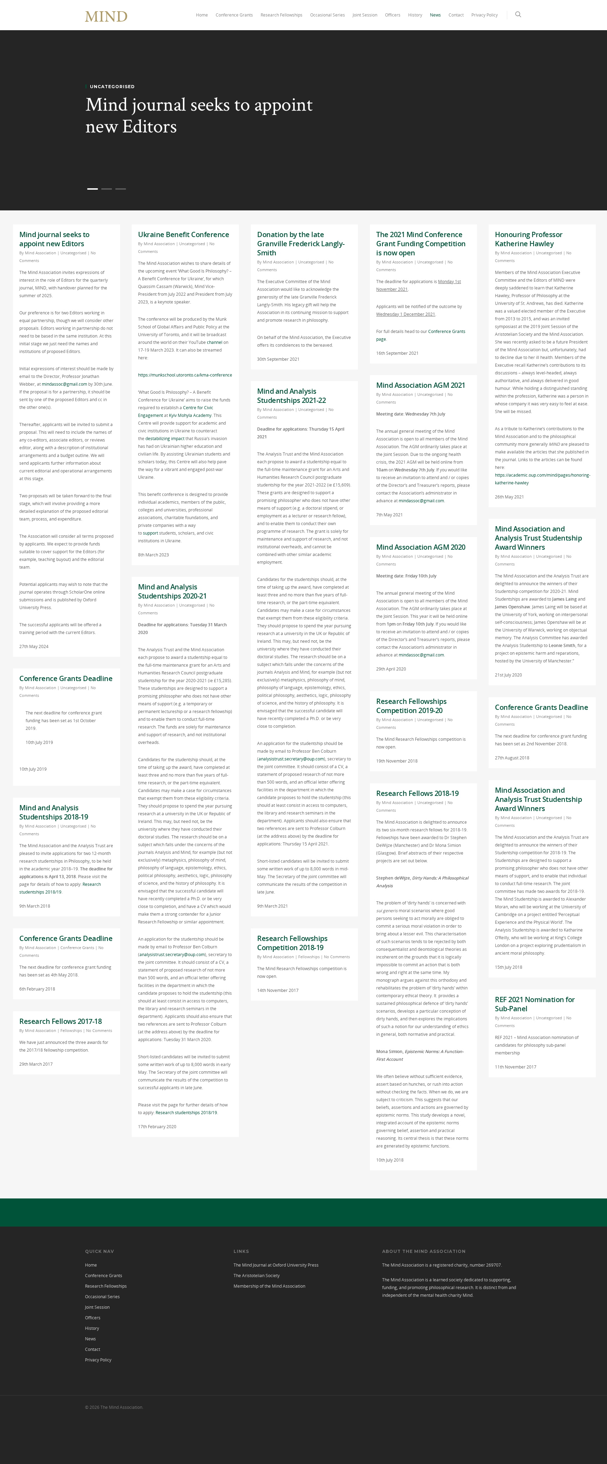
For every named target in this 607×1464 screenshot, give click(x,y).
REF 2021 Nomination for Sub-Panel (535, 1004)
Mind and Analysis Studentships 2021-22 (291, 395)
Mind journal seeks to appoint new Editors (199, 115)
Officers (392, 15)
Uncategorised (73, 252)
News (435, 15)
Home (202, 15)
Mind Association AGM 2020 (420, 547)
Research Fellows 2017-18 (60, 1021)
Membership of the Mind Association (269, 1286)
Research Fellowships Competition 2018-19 (292, 943)
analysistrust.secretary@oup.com (291, 759)
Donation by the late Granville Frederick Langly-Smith (301, 243)
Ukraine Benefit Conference (183, 234)
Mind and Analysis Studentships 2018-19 (53, 812)
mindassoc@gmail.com (64, 384)
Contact (456, 15)
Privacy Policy (484, 15)
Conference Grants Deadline (65, 678)
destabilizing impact (164, 439)
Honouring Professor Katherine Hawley (529, 239)
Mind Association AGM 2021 (420, 385)
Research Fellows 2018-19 (417, 793)
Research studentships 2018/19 (186, 1113)
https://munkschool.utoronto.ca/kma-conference (185, 375)
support (150, 533)
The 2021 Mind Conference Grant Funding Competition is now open (421, 243)
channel (214, 342)
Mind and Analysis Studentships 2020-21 (172, 591)
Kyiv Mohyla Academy (190, 415)
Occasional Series (327, 15)
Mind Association (40, 252)
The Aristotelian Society (257, 1276)
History (415, 15)
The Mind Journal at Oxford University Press (276, 1265)
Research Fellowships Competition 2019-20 (411, 706)
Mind (467, 1295)
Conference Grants (234, 15)
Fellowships (309, 956)
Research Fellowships (281, 15)
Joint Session (365, 15)
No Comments (337, 956)
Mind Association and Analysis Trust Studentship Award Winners (538, 538)
